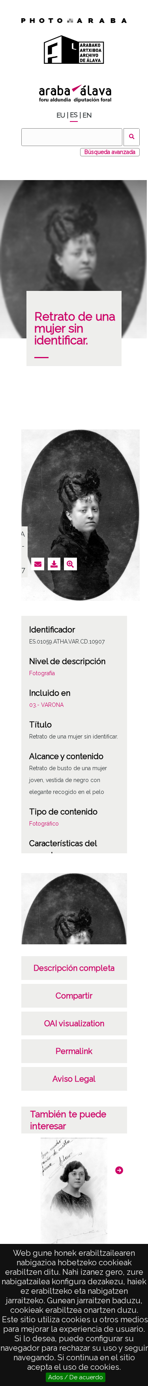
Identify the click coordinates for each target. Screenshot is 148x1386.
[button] (119, 1170)
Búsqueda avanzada (109, 152)
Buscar (132, 137)
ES (74, 115)
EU (60, 115)
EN (87, 115)
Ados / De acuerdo (75, 1377)
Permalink (74, 1051)
